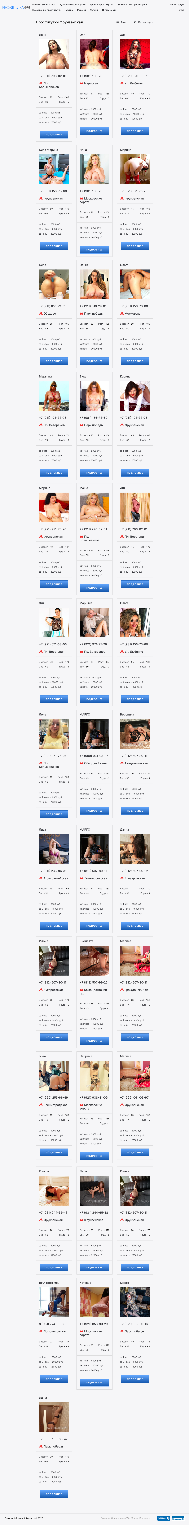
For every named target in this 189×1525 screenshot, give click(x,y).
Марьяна (45, 376)
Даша (43, 1398)
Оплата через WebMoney (124, 1518)
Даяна (124, 829)
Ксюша (44, 1171)
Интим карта (109, 10)
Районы (81, 10)
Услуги (94, 10)
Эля (123, 35)
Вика (83, 376)
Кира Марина (48, 150)
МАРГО (85, 714)
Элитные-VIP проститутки (132, 4)
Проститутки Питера (44, 4)
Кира (42, 265)
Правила (105, 1518)
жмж (42, 1056)
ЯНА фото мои (49, 1283)
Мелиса (125, 941)
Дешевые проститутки (72, 4)
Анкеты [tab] (124, 22)
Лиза (42, 829)
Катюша (85, 1283)
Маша (84, 488)
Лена (42, 35)
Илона (43, 941)
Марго (124, 1283)
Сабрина (86, 1056)
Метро (69, 10)
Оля (82, 35)
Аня (123, 488)
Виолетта (86, 941)
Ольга (84, 265)
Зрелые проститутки (101, 4)
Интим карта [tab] (145, 22)
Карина (125, 376)
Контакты (144, 1518)
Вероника (127, 714)
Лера (83, 1171)
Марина (125, 150)
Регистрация (177, 4)
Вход (181, 10)
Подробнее (54, 134)
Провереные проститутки (46, 10)
